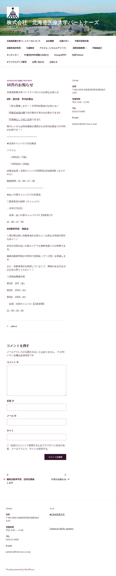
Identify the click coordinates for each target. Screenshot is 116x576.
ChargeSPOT (60, 55)
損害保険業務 (79, 48)
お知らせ (53, 62)
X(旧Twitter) (77, 55)
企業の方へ (64, 41)
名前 (10, 401)
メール (11, 416)
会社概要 (50, 41)
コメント (13, 362)
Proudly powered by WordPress (20, 569)
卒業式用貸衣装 (82, 41)
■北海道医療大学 (57, 514)
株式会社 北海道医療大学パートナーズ (53, 22)
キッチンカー (13, 55)
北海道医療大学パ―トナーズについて (23, 41)
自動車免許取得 (14, 48)
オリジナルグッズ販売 (17, 62)
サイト (10, 430)
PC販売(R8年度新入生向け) (36, 55)
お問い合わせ (38, 62)
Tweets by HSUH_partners (61, 529)
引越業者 (30, 48)
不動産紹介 (97, 48)
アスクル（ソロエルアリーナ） (53, 48)
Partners (27, 80)
